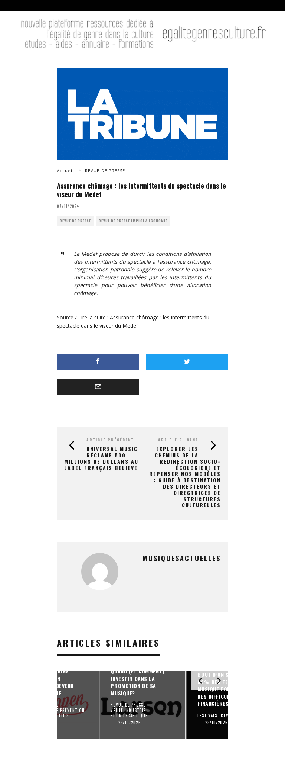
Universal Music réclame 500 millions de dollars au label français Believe (101, 458)
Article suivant (178, 440)
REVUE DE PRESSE (75, 220)
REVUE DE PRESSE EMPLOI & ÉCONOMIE (133, 220)
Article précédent (110, 440)
